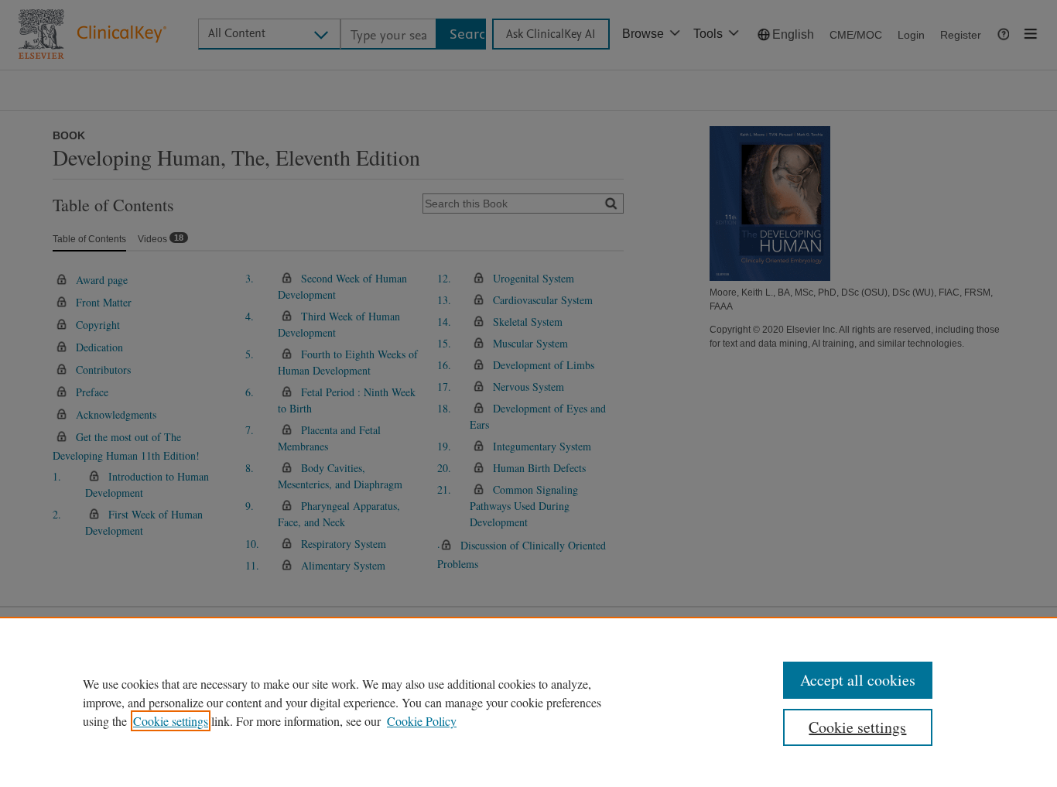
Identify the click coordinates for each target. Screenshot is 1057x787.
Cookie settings (170, 721)
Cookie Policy (422, 721)
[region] (528, 702)
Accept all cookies (857, 679)
